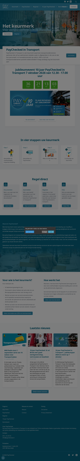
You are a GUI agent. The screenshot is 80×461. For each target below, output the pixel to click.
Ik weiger (44, 232)
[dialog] (40, 230)
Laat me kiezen (30, 232)
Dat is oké (51, 232)
